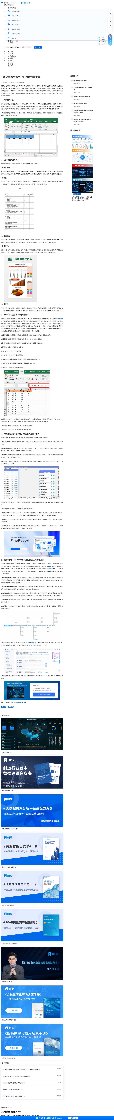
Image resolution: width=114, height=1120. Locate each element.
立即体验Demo (77, 194)
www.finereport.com (20, 702)
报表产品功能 (12, 8)
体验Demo (10, 706)
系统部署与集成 (16, 34)
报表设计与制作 (16, 16)
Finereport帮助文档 (28, 643)
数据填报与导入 (16, 29)
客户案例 (10, 43)
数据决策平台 (15, 38)
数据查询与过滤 (16, 20)
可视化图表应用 (16, 25)
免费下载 (37, 47)
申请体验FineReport (6, 1108)
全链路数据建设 (16, 11)
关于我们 (10, 66)
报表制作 (50, 569)
